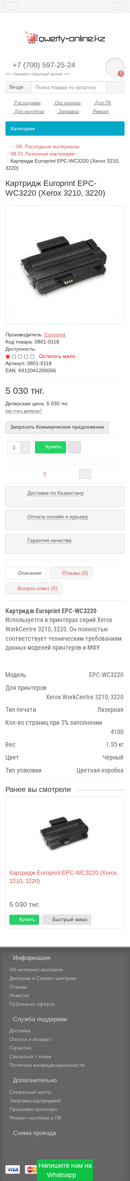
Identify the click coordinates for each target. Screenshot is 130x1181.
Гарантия (20, 1048)
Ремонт (100, 111)
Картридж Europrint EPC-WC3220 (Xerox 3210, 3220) (63, 876)
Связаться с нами (30, 1056)
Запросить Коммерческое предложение (57, 427)
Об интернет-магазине (36, 969)
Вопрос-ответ (37, 588)
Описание (30, 573)
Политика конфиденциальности (46, 1065)
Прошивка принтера (33, 1109)
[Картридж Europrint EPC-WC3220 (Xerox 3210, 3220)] (65, 264)
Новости (19, 995)
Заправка (68, 111)
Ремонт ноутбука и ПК (35, 1118)
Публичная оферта (32, 1004)
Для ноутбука (28, 111)
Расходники (26, 103)
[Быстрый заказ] (74, 447)
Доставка (20, 1030)
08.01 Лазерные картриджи (42, 154)
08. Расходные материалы (47, 146)
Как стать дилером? (23, 411)
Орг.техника (67, 103)
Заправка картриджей (35, 1100)
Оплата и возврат (30, 1039)
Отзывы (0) (75, 573)
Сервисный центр (30, 1092)
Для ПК (102, 103)
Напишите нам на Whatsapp (65, 1170)
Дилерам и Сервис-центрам (42, 978)
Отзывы (18, 987)
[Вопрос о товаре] (85, 474)
